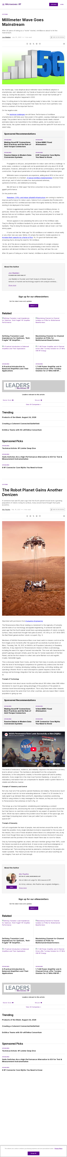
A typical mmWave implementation (39, 178)
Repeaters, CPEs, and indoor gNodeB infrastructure (26, 197)
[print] (64, 44)
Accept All (33, 1153)
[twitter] (33, 44)
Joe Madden (6, 37)
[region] (33, 1151)
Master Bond (7, 400)
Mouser (37, 400)
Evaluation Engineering (34, 621)
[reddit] (37, 44)
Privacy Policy (58, 1148)
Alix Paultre (6, 509)
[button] (3, 4)
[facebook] (27, 44)
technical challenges (17, 114)
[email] (40, 44)
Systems (5, 14)
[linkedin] (30, 44)
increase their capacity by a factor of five (17, 237)
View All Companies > (33, 404)
